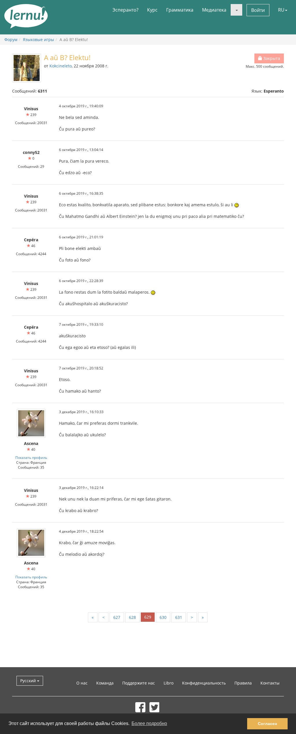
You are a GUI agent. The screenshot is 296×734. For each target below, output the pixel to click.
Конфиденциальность (204, 683)
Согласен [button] (267, 723)
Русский (28, 680)
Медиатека (214, 10)
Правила (243, 683)
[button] (236, 10)
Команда (105, 683)
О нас (82, 683)
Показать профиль (31, 457)
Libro (168, 683)
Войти (258, 10)
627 (116, 617)
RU (281, 10)
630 (163, 617)
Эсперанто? (125, 10)
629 (147, 617)
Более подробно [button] (149, 723)
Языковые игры (38, 39)
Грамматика (179, 10)
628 (132, 617)
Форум (10, 39)
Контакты (270, 683)
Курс (152, 10)
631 (178, 617)
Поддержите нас (138, 683)
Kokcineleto (60, 66)
